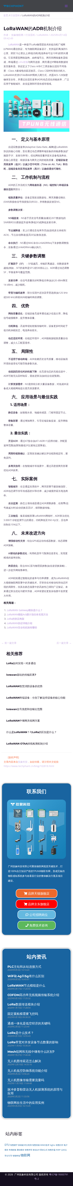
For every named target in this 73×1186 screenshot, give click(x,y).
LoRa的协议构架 (15, 618)
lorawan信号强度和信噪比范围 (24, 709)
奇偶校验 (12, 1150)
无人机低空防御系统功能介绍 (27, 1071)
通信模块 (20, 1149)
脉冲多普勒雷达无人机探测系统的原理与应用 (34, 1091)
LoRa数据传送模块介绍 (23, 1004)
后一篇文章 (64, 642)
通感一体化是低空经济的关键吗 (28, 1023)
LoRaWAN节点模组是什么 (26, 985)
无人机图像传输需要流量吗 (25, 1080)
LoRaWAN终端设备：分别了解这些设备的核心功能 (35, 697)
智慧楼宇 (14, 1145)
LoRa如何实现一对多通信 (21, 663)
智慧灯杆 (59, 1145)
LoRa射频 (23, 62)
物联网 (25, 1155)
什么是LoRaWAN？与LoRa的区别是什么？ (31, 732)
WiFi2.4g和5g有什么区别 (25, 976)
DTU (7, 1144)
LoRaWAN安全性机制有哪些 (22, 627)
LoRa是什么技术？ (20, 1033)
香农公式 (44, 1150)
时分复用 (28, 1145)
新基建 (21, 1145)
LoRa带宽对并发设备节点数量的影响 (32, 1042)
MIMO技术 (44, 1145)
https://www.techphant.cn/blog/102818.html (29, 766)
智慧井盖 (52, 1150)
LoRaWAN (42, 34)
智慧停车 (28, 1150)
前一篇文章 (9, 642)
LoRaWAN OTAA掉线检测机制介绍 (27, 743)
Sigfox (52, 1145)
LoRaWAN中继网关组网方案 (23, 720)
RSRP (58, 1150)
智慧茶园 (36, 1145)
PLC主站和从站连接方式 (24, 967)
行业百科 (30, 34)
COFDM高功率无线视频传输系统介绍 (33, 995)
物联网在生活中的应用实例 (25, 1103)
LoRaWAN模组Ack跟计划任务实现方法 (27, 614)
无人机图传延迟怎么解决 (24, 1061)
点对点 (64, 1150)
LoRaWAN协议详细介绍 (19, 623)
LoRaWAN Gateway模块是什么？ (25, 610)
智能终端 (16, 1155)
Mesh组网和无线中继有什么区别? (30, 1052)
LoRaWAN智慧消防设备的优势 (24, 686)
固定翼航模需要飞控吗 (22, 1014)
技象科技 (23, 761)
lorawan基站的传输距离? (21, 674)
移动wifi (36, 1150)
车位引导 (8, 1155)
